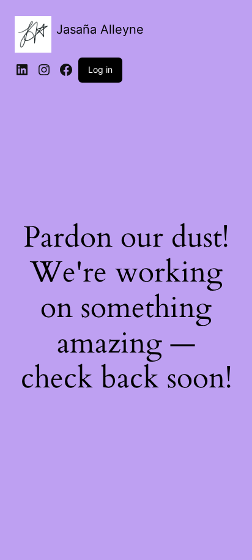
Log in (100, 69)
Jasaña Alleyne (100, 29)
